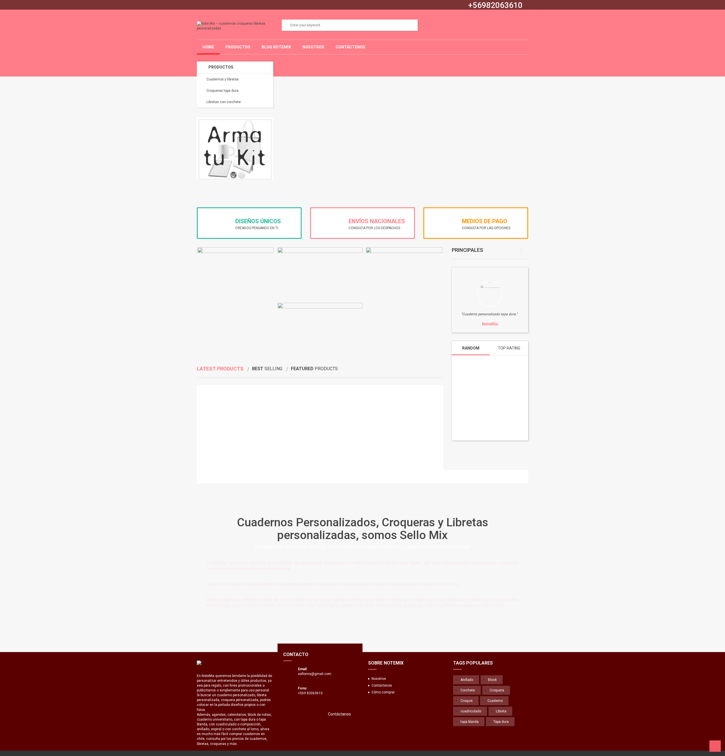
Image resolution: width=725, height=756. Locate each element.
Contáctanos (339, 714)
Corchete (467, 690)
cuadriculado (470, 711)
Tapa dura (501, 722)
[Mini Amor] (215, 477)
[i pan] (251, 477)
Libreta (501, 711)
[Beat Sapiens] (202, 477)
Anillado (466, 680)
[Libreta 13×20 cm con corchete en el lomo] (490, 393)
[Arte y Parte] (227, 477)
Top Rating (509, 348)
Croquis (466, 701)
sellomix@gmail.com (314, 674)
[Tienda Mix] (263, 477)
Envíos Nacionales (377, 221)
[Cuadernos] (490, 294)
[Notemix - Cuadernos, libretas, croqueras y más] (235, 663)
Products (220, 369)
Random (470, 348)
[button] (518, 250)
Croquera (497, 690)
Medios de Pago (484, 221)
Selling (267, 368)
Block (492, 680)
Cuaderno (495, 701)
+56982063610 (495, 5)
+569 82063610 (310, 693)
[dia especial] (239, 477)
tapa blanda (469, 722)
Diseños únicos (258, 221)
